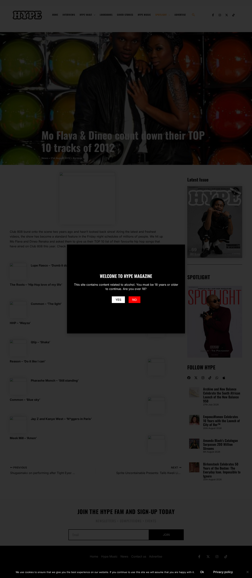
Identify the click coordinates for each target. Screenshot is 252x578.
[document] (126, 289)
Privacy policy (223, 572)
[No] (247, 572)
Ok (202, 572)
